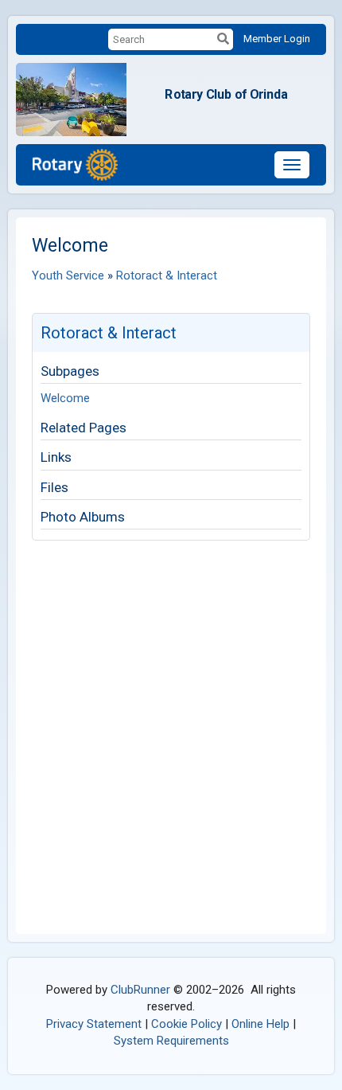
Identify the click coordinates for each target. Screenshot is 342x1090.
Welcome (65, 398)
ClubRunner (140, 990)
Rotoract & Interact (166, 275)
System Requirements (171, 1040)
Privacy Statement (94, 1024)
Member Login (276, 39)
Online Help (260, 1024)
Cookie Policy (186, 1024)
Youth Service (68, 275)
